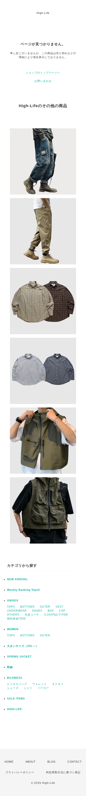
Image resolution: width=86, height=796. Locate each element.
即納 (10, 667)
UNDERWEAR (17, 610)
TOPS (11, 606)
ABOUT (30, 761)
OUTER (45, 606)
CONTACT (74, 761)
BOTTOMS (27, 606)
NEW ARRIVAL (17, 579)
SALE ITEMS (16, 698)
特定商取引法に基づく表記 (63, 772)
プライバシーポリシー (20, 772)
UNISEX (12, 600)
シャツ (28, 688)
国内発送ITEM (16, 618)
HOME (9, 761)
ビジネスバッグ (17, 684)
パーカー (43, 688)
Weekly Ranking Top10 (23, 589)
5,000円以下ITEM (56, 614)
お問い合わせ (43, 81)
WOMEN (13, 629)
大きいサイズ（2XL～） (22, 646)
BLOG (51, 761)
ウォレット (39, 684)
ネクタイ (58, 684)
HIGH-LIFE (14, 709)
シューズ (13, 688)
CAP (62, 610)
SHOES (37, 610)
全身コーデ (32, 614)
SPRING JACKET (19, 656)
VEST (59, 606)
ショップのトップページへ (43, 72)
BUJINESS (14, 677)
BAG (51, 610)
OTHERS (13, 614)
